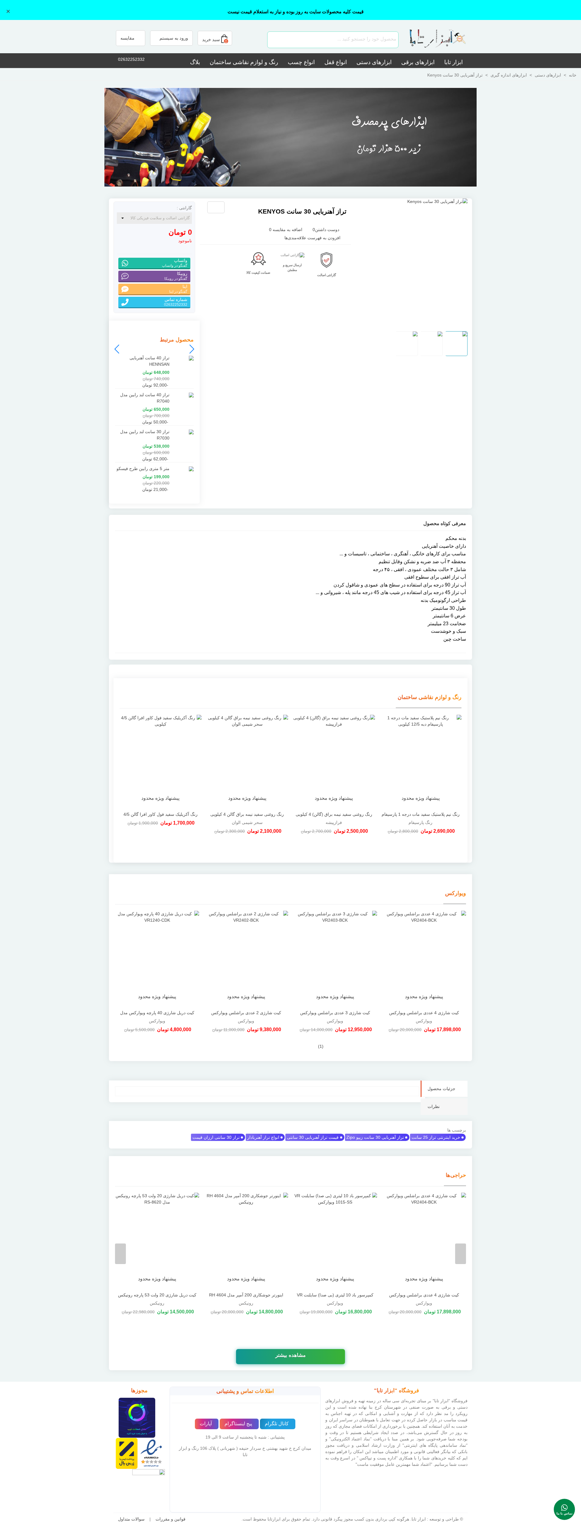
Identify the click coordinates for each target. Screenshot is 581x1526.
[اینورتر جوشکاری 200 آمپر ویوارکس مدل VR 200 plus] (246, 1241)
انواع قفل (335, 62)
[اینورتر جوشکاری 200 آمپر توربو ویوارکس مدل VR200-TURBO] (157, 1241)
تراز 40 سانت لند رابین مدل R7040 (144, 398)
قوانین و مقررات (170, 1519)
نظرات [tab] (434, 1106)
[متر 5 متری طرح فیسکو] (238, 208)
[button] (117, 349)
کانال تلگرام (277, 1423)
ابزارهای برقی (418, 62)
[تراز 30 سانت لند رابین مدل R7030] (183, 432)
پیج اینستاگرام (238, 1423)
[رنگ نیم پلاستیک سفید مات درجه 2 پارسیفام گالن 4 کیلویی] (161, 761)
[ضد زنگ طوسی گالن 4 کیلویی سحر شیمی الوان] (334, 761)
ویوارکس (455, 893)
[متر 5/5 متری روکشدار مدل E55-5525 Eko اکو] (229, 208)
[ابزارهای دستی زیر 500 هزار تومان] (290, 137)
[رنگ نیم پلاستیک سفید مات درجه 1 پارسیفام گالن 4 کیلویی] (421, 761)
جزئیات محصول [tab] (441, 1088)
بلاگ (195, 62)
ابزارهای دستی (374, 62)
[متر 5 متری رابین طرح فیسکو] (183, 469)
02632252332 (131, 59)
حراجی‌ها (456, 1175)
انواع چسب (301, 62)
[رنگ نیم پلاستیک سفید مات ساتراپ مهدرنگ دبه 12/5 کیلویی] (247, 761)
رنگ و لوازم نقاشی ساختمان (244, 62)
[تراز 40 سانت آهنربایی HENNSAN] (183, 358)
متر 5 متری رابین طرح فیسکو (143, 468)
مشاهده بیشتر (290, 1355)
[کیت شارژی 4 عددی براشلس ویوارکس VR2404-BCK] (424, 959)
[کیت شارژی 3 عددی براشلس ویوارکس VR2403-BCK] (335, 959)
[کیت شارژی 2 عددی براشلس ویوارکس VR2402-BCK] (246, 959)
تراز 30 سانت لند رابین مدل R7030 (144, 434)
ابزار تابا (453, 62)
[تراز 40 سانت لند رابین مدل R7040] (183, 395)
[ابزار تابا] (434, 40)
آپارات (206, 1423)
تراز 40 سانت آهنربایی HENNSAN (149, 361)
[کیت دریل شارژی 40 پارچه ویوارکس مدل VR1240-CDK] (157, 959)
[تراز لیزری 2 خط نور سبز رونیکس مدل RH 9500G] (335, 1241)
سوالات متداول (131, 1519)
